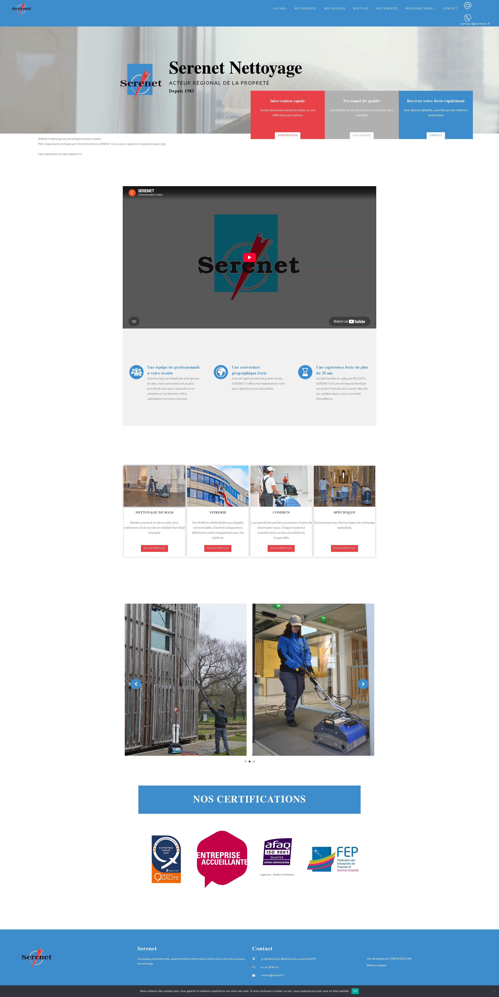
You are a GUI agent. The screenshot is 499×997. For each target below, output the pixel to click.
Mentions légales (377, 965)
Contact (436, 135)
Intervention (287, 135)
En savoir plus (154, 548)
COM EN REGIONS (400, 958)
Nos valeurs (362, 135)
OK (355, 991)
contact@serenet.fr (475, 24)
